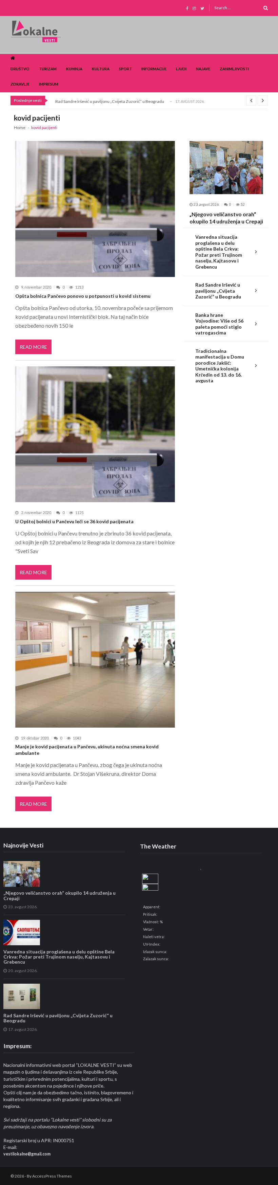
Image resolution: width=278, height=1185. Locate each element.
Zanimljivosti (234, 69)
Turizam (48, 69)
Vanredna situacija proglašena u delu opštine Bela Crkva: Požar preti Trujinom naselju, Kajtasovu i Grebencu (218, 252)
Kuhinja (74, 69)
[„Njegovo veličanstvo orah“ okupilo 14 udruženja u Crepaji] (226, 167)
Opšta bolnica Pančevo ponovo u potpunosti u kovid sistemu (83, 296)
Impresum (48, 84)
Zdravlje (20, 84)
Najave (203, 69)
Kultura (101, 69)
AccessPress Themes (52, 1176)
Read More (33, 347)
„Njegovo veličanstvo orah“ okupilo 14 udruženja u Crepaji (226, 217)
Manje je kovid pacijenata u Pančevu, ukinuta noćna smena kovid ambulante (87, 750)
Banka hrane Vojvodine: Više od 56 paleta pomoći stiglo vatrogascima (219, 324)
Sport (125, 69)
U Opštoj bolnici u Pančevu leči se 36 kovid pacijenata (74, 521)
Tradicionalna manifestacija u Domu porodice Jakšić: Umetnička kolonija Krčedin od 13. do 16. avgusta (219, 366)
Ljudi (181, 69)
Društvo (20, 69)
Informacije (153, 69)
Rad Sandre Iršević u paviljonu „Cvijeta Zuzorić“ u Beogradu (109, 101)
